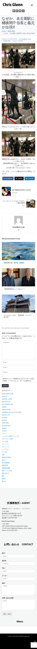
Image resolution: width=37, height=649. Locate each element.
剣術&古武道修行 (6, 457)
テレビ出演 (5, 441)
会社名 (4, 560)
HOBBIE (4, 407)
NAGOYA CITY (6, 415)
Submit (5, 386)
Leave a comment (18, 41)
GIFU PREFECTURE (7, 404)
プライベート (5, 447)
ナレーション (5, 444)
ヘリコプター (5, 449)
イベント (4, 433)
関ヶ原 (4, 481)
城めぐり (4, 460)
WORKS (4, 428)
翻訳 (3, 476)
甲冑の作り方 (5, 473)
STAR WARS (5, 423)
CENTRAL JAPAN (7, 399)
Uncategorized (6, 425)
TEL (4, 568)
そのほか (4, 431)
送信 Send (7, 614)
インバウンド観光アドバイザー (10, 436)
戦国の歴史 (7, 41)
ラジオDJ (4, 452)
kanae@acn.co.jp (26, 39)
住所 (4, 583)
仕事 (3, 454)
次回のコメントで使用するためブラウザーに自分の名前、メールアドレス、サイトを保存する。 (18, 380)
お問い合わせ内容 (8, 598)
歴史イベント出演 (7, 470)
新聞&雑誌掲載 (6, 468)
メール (4, 575)
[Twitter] (17, 10)
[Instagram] (23, 10)
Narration (4, 417)
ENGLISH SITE (6, 401)
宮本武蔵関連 (5, 462)
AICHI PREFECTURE (7, 393)
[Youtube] (20, 10)
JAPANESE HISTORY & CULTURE (11, 412)
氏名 (4, 553)
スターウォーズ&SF (7, 439)
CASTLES (4, 396)
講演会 (4, 478)
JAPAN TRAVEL (6, 409)
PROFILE (4, 420)
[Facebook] (13, 10)
